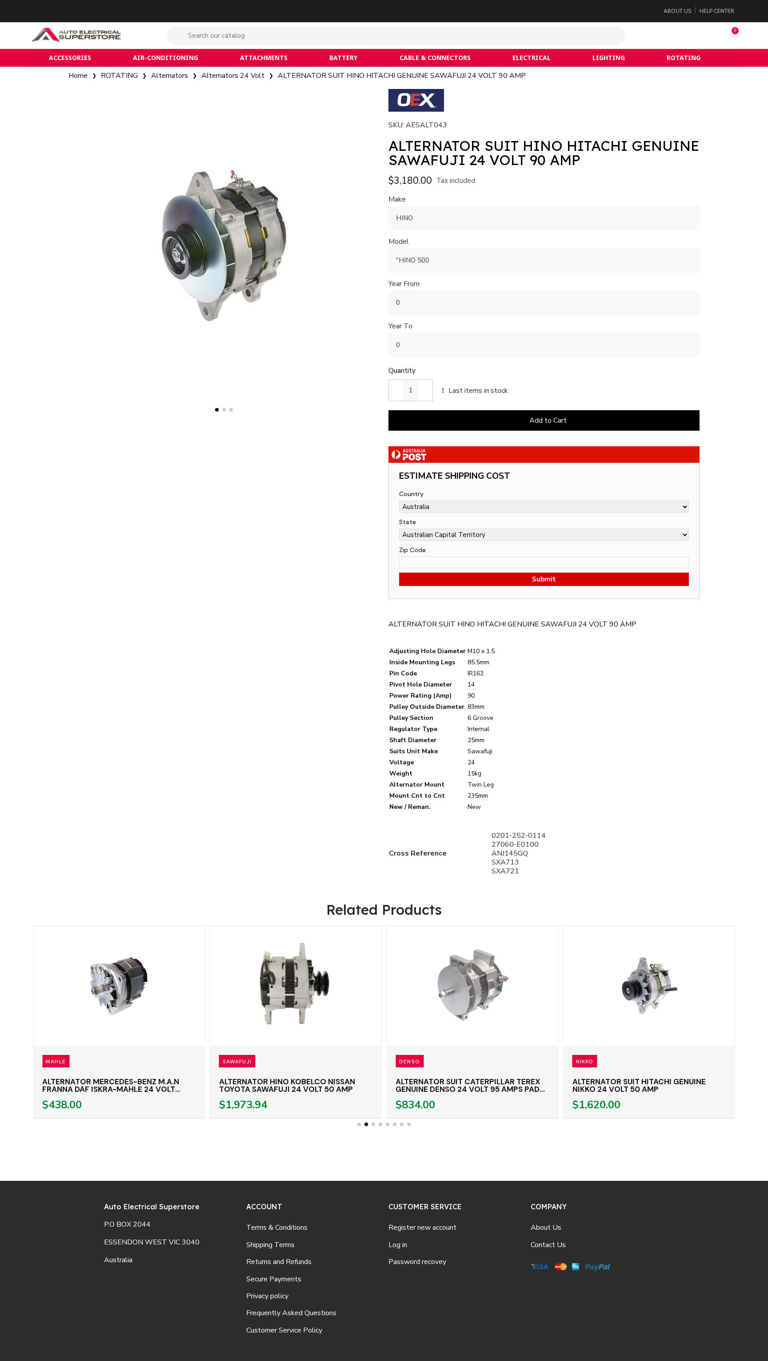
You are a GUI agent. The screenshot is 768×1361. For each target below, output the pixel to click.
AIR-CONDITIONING (165, 57)
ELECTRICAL (531, 57)
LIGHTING (608, 57)
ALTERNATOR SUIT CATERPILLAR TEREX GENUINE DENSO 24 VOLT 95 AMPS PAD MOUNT (468, 1089)
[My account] (675, 35)
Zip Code (412, 550)
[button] (731, 36)
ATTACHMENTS (264, 57)
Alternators (169, 75)
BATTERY (343, 57)
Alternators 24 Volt (232, 75)
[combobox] (397, 35)
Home (78, 75)
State (407, 522)
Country (411, 494)
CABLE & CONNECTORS (435, 57)
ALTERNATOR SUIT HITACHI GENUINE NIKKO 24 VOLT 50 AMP (639, 1085)
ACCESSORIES (70, 57)
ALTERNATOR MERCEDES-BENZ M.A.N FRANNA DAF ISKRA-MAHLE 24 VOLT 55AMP (110, 1089)
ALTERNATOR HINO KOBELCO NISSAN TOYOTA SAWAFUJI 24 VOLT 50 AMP (287, 1085)
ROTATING (683, 57)
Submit (544, 579)
